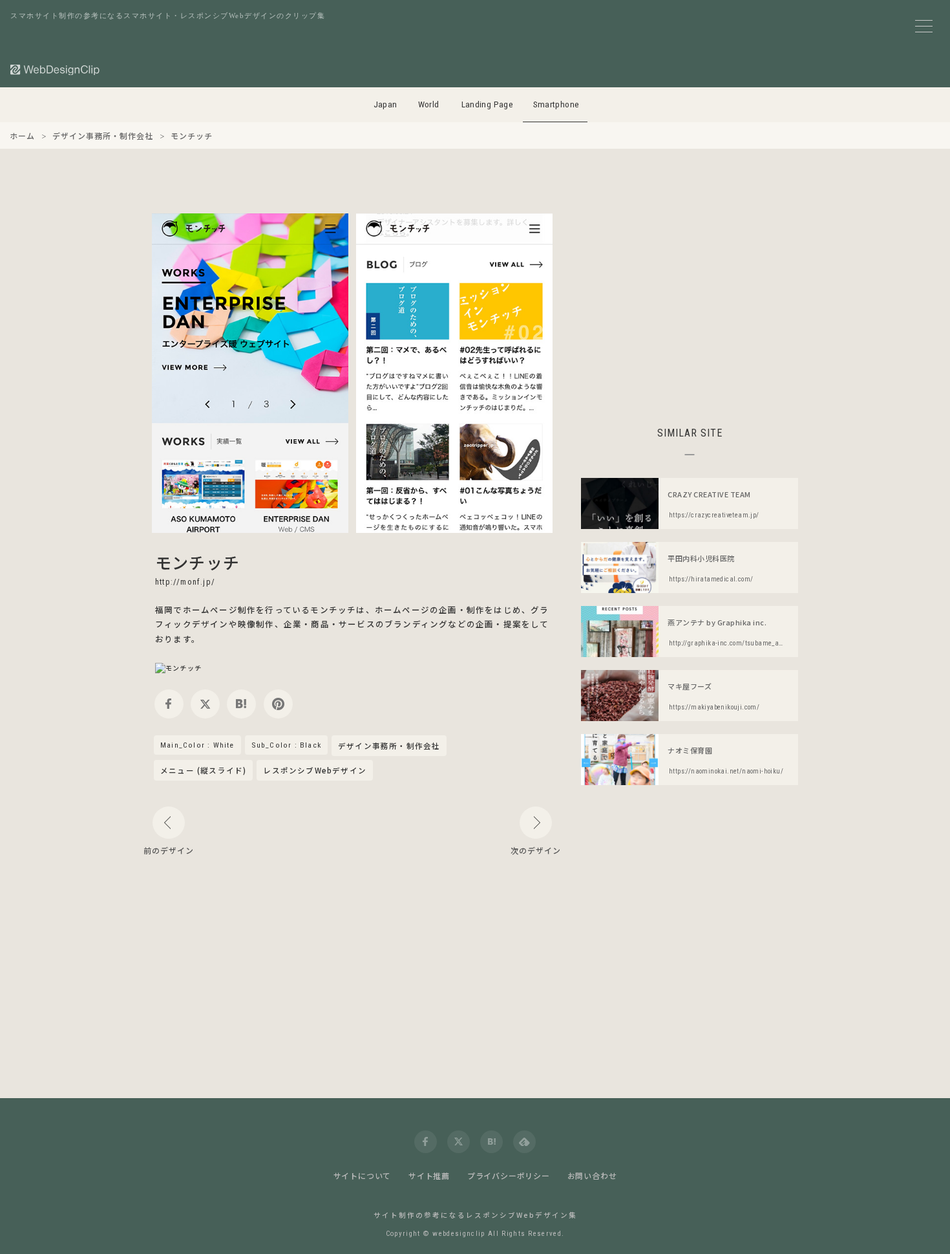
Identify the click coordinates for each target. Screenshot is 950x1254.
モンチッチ (197, 562)
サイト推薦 (429, 1175)
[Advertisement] (689, 304)
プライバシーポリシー (508, 1175)
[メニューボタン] (923, 26)
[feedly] (524, 1141)
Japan (385, 104)
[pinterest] (278, 704)
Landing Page (487, 104)
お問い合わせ (592, 1175)
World (428, 104)
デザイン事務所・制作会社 (389, 746)
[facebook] (169, 704)
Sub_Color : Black (286, 745)
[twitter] (205, 704)
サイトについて (362, 1175)
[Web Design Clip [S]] (55, 69)
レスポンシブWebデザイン (314, 770)
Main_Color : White (197, 745)
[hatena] (241, 704)
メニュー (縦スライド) (203, 770)
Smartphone (556, 104)
